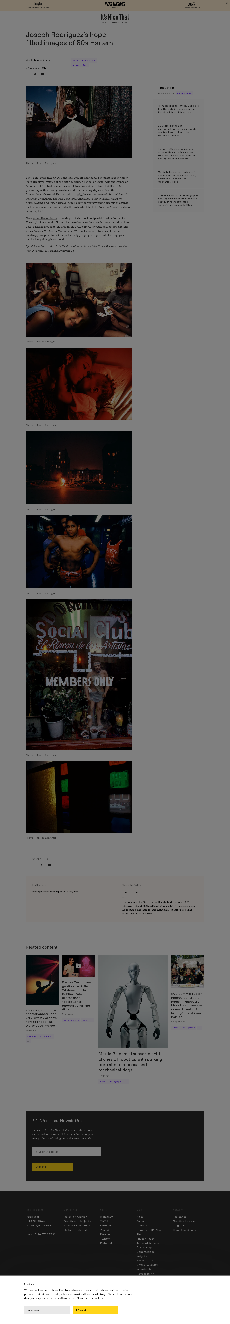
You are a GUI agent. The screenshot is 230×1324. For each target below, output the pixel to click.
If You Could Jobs (184, 1229)
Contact (142, 1225)
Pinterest (106, 1242)
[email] (42, 74)
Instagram (106, 1216)
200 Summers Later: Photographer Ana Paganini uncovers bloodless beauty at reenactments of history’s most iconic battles (178, 200)
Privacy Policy (146, 1238)
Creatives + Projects (77, 1221)
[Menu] (200, 18)
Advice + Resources (77, 1225)
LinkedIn (105, 1225)
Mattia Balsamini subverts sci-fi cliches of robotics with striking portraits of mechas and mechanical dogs (177, 177)
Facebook (106, 1234)
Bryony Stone (42, 60)
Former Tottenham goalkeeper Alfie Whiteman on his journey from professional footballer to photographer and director (177, 154)
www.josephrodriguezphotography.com (55, 891)
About (141, 1216)
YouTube (105, 1229)
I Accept (81, 1309)
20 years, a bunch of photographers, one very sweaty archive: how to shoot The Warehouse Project (177, 130)
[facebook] (27, 74)
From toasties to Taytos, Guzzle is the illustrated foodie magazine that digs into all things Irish (178, 108)
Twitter (105, 1238)
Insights (142, 1256)
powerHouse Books (45, 218)
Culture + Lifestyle (76, 1229)
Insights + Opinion (75, 1216)
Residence (180, 1216)
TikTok (104, 1221)
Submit (141, 1221)
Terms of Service (148, 1242)
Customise (33, 1309)
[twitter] (35, 74)
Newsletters (145, 1260)
